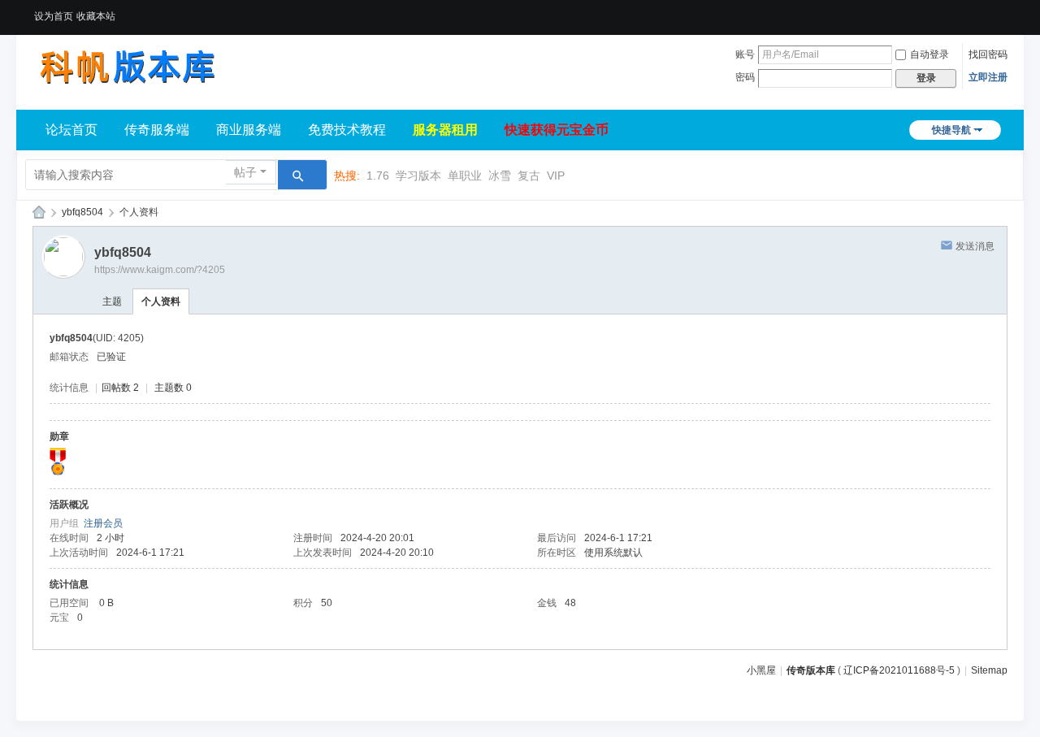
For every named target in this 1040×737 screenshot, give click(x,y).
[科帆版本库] (125, 66)
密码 (745, 77)
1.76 (377, 175)
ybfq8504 (82, 212)
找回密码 (988, 54)
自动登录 (929, 54)
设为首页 (53, 16)
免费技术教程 (347, 130)
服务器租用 (445, 130)
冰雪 (499, 175)
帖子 (245, 172)
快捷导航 (951, 130)
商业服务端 (248, 130)
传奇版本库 (810, 670)
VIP (556, 175)
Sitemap (989, 670)
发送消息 (975, 246)
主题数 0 (173, 387)
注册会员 (103, 523)
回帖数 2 (120, 387)
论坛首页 (72, 130)
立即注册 (988, 77)
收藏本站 (95, 16)
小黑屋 (761, 670)
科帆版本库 (39, 212)
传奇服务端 (156, 130)
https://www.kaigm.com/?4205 (159, 269)
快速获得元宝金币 (557, 130)
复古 (529, 175)
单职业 (465, 175)
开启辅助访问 (1003, 11)
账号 (745, 54)
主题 (112, 301)
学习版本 (418, 175)
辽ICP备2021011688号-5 (899, 670)
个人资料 (160, 301)
